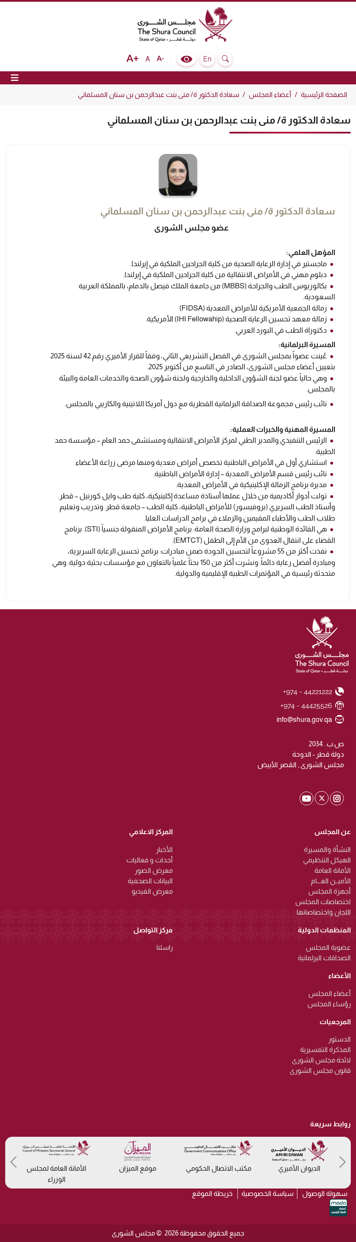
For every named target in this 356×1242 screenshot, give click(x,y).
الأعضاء (339, 975)
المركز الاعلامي (151, 831)
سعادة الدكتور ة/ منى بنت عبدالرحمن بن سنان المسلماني (158, 94)
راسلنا (164, 947)
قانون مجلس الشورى (320, 1070)
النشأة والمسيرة (327, 849)
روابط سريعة (330, 1124)
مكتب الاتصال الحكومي (218, 1168)
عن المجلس (332, 831)
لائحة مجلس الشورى (321, 1060)
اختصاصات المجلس (323, 901)
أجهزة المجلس (329, 891)
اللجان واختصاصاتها (324, 912)
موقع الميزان (137, 1168)
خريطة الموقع (212, 1193)
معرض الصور (154, 870)
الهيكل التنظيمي (327, 860)
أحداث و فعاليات (149, 860)
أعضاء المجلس (270, 94)
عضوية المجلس (328, 947)
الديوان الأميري (299, 1168)
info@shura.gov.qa (305, 719)
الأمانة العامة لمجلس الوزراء (56, 1174)
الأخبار (164, 849)
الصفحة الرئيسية (324, 94)
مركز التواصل (153, 930)
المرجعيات (335, 1021)
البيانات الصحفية (150, 881)
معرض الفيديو (152, 891)
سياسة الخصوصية (267, 1193)
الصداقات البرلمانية (324, 958)
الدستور (339, 1039)
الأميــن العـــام (331, 881)
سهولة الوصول (324, 1193)
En (207, 59)
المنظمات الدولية (324, 930)
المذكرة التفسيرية (325, 1049)
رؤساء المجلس (329, 1004)
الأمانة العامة (332, 870)
